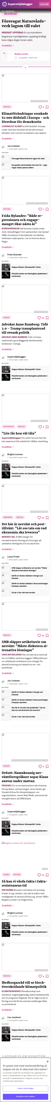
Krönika (7, 209)
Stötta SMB (44, 4)
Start (3, 11)
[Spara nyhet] (47, 107)
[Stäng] (47, 1061)
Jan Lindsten (13, 146)
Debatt (6, 317)
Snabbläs (7, 45)
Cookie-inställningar (25, 1088)
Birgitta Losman (21, 54)
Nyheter (7, 106)
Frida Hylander (14, 255)
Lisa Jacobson (14, 1017)
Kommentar (9, 426)
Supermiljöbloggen (16, 357)
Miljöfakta (8, 517)
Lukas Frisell (13, 557)
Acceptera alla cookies (25, 1096)
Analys (6, 874)
